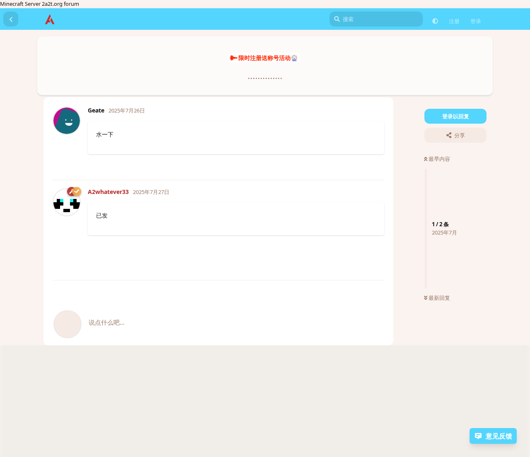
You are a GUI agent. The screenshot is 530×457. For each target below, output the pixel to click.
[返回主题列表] (10, 19)
